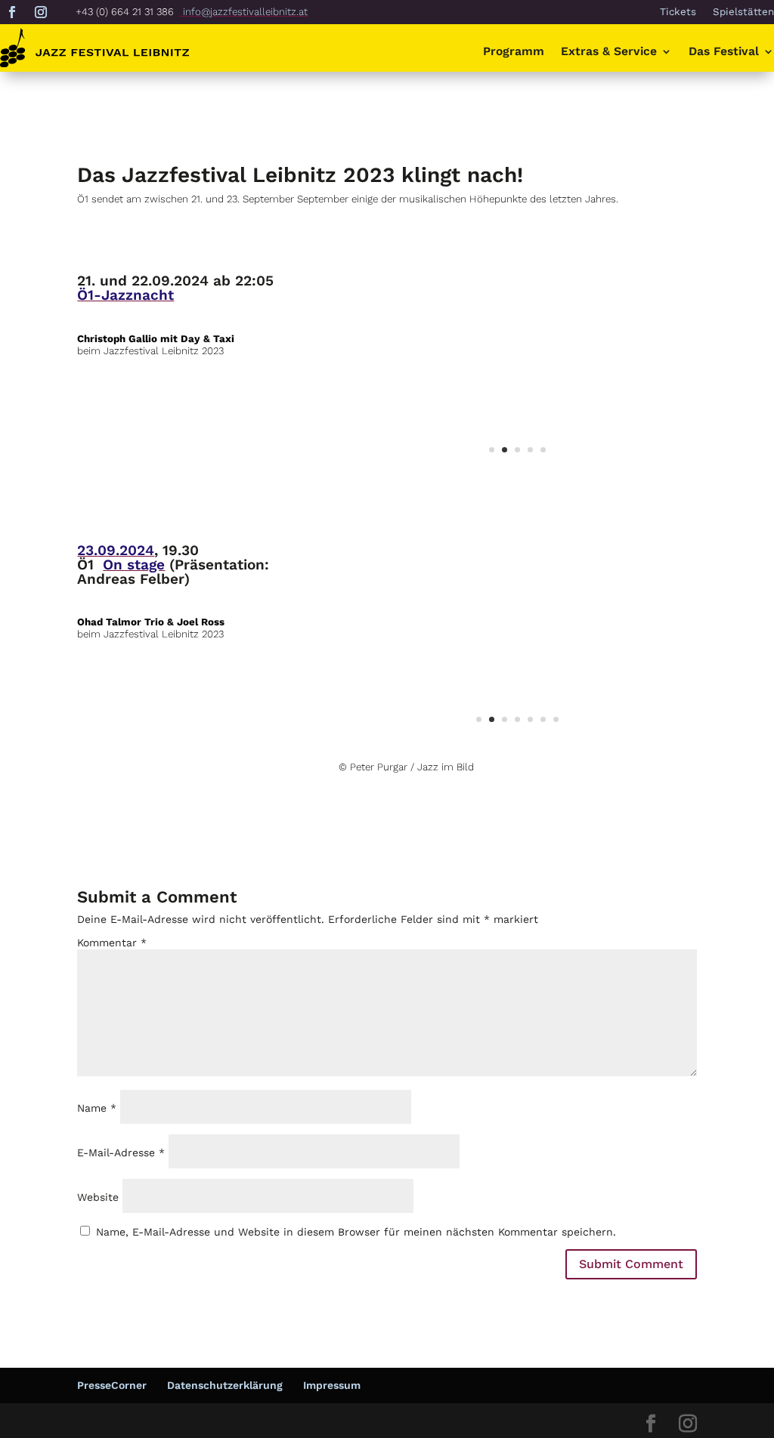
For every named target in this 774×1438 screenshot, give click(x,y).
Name (96, 1108)
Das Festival (724, 52)
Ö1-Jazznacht (125, 295)
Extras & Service (609, 52)
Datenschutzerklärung (225, 1385)
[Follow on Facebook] (12, 12)
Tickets (678, 12)
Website (98, 1197)
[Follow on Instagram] (41, 12)
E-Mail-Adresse (121, 1152)
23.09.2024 (115, 550)
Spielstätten (743, 12)
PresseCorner (112, 1385)
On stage (134, 564)
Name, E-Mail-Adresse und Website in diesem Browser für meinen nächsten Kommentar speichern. (356, 1232)
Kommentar (112, 943)
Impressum (332, 1385)
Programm (513, 52)
